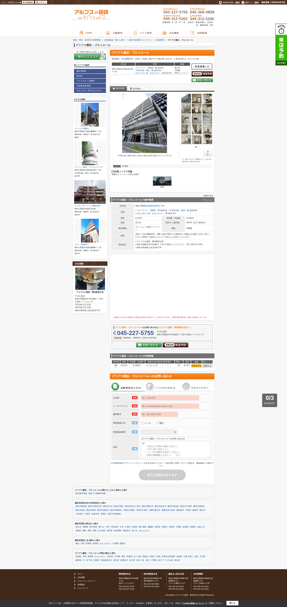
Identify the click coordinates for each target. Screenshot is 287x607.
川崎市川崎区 (129, 510)
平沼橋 (115, 543)
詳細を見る (196, 365)
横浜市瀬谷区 (103, 510)
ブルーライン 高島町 (86, 81)
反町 (196, 556)
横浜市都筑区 (116, 510)
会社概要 (81, 577)
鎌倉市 (195, 510)
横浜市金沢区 (160, 506)
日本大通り (188, 556)
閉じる (232, 603)
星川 (160, 560)
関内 (159, 556)
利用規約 (116, 463)
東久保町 (142, 527)
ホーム (80, 574)
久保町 (127, 527)
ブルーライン (140, 68)
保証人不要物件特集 (97, 493)
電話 (161, 423)
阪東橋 (78, 560)
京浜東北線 (139, 70)
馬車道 (129, 556)
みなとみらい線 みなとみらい (89, 90)
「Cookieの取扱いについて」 (193, 603)
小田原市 (79, 514)
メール (147, 423)
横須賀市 (180, 510)
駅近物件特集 (81, 493)
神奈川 (152, 556)
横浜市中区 (108, 506)
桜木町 (130, 69)
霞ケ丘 (101, 527)
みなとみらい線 (141, 73)
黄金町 (179, 556)
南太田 (116, 560)
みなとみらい (155, 73)
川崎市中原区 (142, 510)
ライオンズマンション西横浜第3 (87, 206)
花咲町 (78, 531)
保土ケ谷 (140, 560)
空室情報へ (201, 66)
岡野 (95, 531)
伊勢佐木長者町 (168, 556)
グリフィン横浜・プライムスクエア (88, 167)
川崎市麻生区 (154, 510)
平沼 (121, 527)
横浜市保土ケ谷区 (133, 506)
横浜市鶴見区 (81, 506)
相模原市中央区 (168, 510)
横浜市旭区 (80, 510)
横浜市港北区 (173, 506)
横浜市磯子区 (147, 506)
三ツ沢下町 (87, 560)
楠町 (84, 531)
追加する (207, 365)
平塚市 (188, 510)
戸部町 (179, 527)
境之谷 (78, 527)
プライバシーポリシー (134, 463)
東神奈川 (124, 560)
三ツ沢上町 (168, 560)
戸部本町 (114, 527)
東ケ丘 (135, 531)
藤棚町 (151, 527)
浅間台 (165, 527)
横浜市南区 (119, 506)
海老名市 (95, 514)
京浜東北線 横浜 (84, 86)
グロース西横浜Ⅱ (81, 244)
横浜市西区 (123, 69)
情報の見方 (208, 196)
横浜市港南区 (199, 506)
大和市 (87, 514)
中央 (107, 527)
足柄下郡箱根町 (114, 514)
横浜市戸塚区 (186, 506)
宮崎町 (193, 527)
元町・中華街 (151, 560)
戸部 (82, 543)
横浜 (148, 70)
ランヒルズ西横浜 (81, 128)
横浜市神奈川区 (95, 506)
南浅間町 (118, 531)
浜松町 (135, 527)
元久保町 (102, 531)
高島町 (150, 68)
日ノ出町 (137, 556)
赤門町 (110, 531)
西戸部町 (93, 527)
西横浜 (122, 543)
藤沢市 (202, 510)
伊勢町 (172, 527)
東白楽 (177, 560)
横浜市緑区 (91, 510)
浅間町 (85, 527)
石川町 (132, 560)
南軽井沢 (126, 531)
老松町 (186, 527)
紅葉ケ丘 (201, 527)
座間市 (103, 514)
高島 (89, 531)
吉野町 (96, 560)
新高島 (96, 543)
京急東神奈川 (106, 560)
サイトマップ (83, 588)
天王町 (202, 556)
